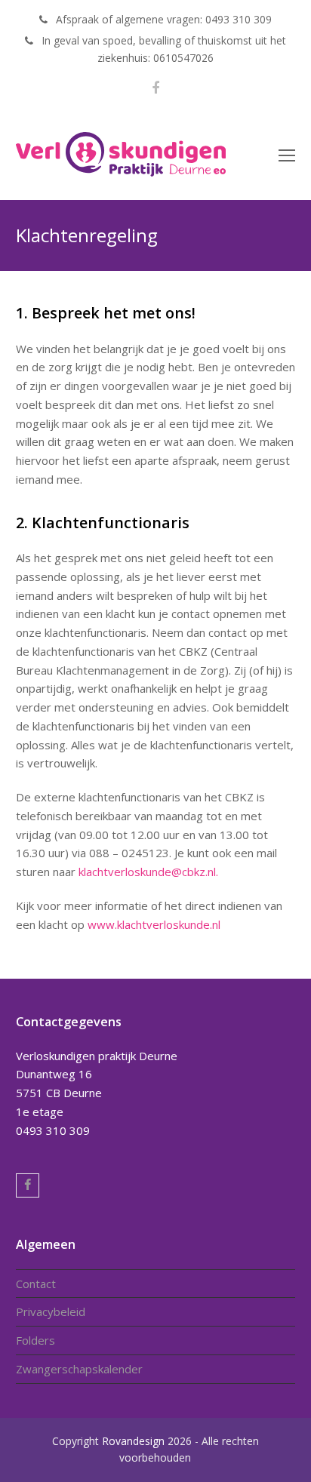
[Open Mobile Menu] (287, 154)
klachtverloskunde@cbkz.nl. (148, 871)
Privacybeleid (50, 1311)
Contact (36, 1283)
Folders (35, 1340)
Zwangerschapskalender (79, 1368)
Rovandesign (133, 1441)
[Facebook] (155, 87)
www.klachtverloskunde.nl (154, 924)
